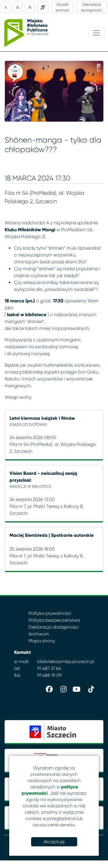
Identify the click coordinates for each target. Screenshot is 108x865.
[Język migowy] (42, 7)
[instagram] (62, 688)
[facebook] (48, 688)
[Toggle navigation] (96, 33)
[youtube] (75, 688)
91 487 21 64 (49, 668)
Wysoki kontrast (62, 7)
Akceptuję (54, 841)
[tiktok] (89, 688)
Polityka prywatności (50, 613)
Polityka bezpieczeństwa (54, 620)
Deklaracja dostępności (91, 7)
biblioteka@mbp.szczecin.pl (65, 661)
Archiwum (39, 634)
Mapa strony (42, 641)
